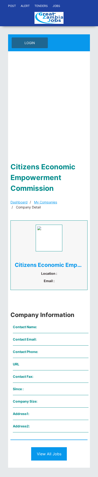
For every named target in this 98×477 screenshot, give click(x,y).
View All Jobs (49, 453)
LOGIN (29, 43)
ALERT (25, 6)
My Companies (45, 202)
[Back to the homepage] (49, 18)
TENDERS (41, 6)
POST (12, 6)
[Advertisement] (49, 107)
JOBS (56, 6)
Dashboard (19, 202)
